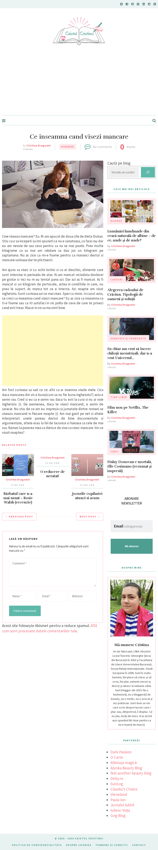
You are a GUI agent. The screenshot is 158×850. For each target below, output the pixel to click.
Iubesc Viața (120, 810)
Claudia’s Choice (123, 789)
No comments (102, 147)
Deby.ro (116, 778)
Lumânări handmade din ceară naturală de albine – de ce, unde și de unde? (131, 236)
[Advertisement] (79, 84)
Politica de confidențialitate (37, 845)
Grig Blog (117, 815)
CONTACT (139, 845)
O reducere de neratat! (52, 474)
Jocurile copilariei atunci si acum (87, 496)
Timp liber (118, 397)
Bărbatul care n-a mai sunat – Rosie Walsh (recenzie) (18, 498)
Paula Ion (117, 799)
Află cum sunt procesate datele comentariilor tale (49, 628)
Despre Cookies (78, 845)
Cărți (114, 451)
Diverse (67, 146)
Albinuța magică (123, 762)
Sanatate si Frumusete (128, 338)
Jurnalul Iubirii (122, 804)
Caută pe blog (118, 163)
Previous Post (21, 516)
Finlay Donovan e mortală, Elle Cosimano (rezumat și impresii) (129, 466)
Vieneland (118, 794)
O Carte (116, 757)
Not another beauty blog (130, 773)
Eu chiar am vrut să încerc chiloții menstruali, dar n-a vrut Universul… (129, 353)
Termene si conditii (111, 845)
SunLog (116, 783)
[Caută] (148, 172)
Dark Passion (120, 751)
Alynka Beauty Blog (126, 767)
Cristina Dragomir (39, 145)
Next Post (88, 516)
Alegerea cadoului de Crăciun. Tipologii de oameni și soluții (125, 294)
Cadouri (116, 279)
